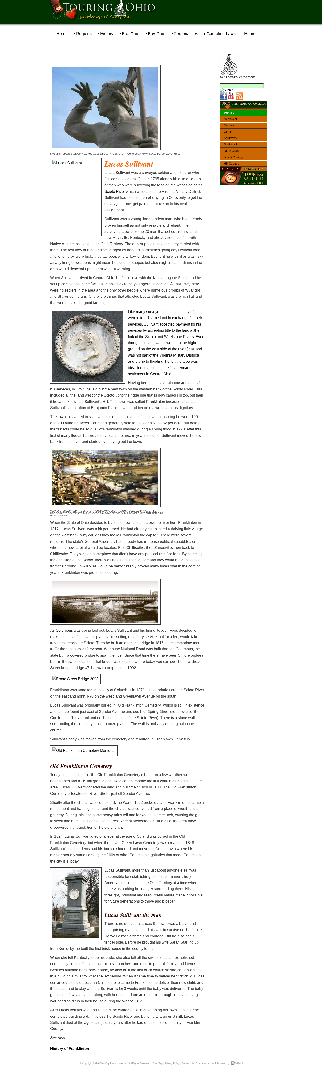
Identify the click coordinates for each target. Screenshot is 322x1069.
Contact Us (188, 1063)
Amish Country (233, 157)
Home (62, 33)
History (106, 33)
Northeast (230, 125)
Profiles (229, 112)
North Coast (231, 151)
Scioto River (114, 191)
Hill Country (231, 163)
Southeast (230, 144)
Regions (84, 33)
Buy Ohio (156, 33)
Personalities (186, 33)
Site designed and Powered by (213, 1063)
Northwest (230, 119)
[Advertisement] (221, 11)
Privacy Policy (172, 1063)
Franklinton (155, 402)
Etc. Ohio (130, 33)
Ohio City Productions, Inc (113, 1063)
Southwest (230, 138)
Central (228, 131)
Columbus (64, 630)
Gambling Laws (221, 33)
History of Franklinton (69, 1049)
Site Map (158, 1063)
